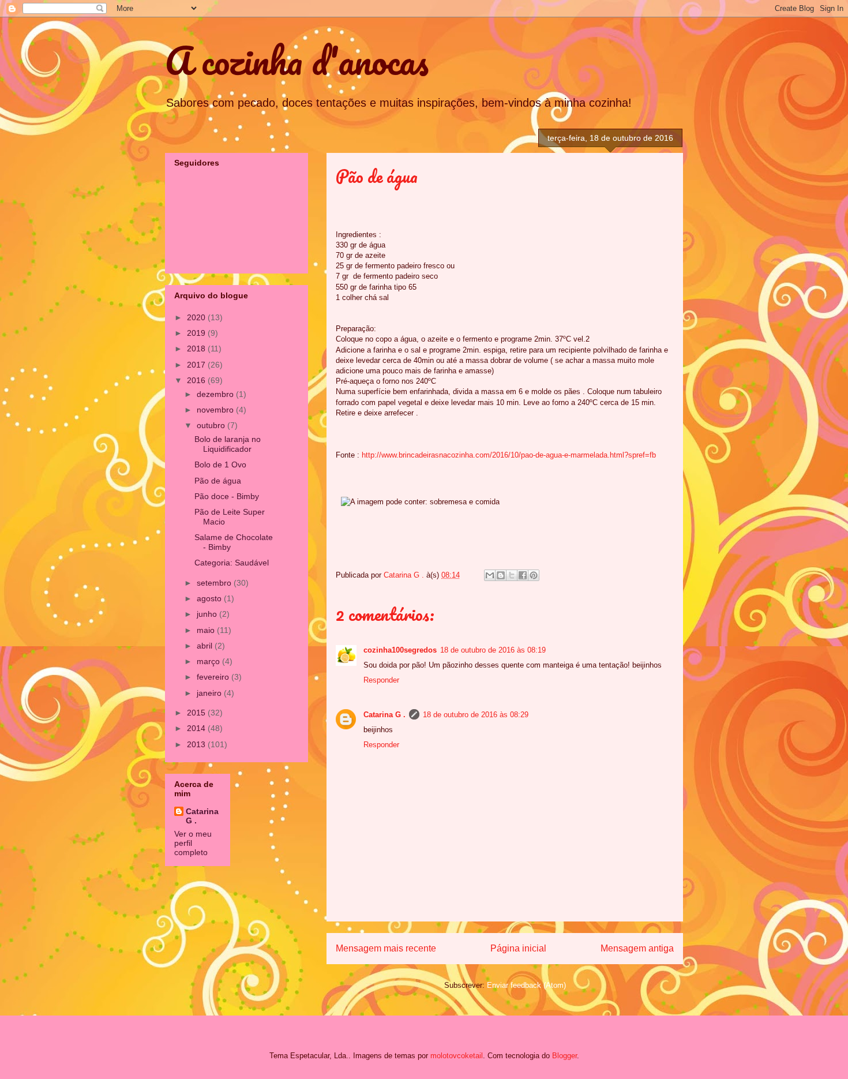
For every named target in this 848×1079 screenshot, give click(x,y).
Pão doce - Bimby (226, 496)
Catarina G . (384, 714)
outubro (212, 425)
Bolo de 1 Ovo (220, 464)
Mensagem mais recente (386, 948)
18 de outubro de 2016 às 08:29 (475, 714)
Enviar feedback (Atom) (526, 985)
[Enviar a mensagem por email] (490, 575)
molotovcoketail (456, 1055)
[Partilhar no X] (511, 575)
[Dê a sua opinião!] (500, 575)
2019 (197, 333)
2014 (197, 728)
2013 (197, 744)
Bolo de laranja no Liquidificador (227, 444)
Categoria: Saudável (231, 562)
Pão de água (217, 480)
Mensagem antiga (637, 948)
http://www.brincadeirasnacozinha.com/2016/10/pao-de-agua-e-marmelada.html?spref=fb (509, 455)
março (209, 661)
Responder (381, 680)
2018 (197, 348)
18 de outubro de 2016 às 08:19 (493, 650)
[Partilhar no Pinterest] (533, 575)
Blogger (564, 1055)
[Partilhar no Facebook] (522, 575)
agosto (210, 598)
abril (206, 645)
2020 (197, 317)
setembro (215, 582)
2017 (197, 364)
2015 (197, 712)
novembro (216, 409)
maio (207, 630)
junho (208, 614)
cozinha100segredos (400, 650)
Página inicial (518, 948)
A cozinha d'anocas (297, 60)
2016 (197, 380)
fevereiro (214, 676)
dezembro (216, 394)
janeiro (210, 693)
